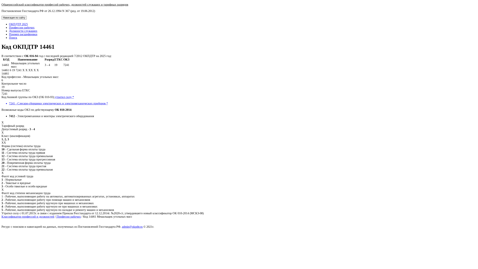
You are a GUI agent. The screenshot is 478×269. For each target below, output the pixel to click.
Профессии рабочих (22, 27)
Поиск (13, 37)
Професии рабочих (68, 216)
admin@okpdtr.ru (132, 226)
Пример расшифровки (23, 34)
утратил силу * (64, 97)
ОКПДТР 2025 (18, 24)
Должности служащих (23, 31)
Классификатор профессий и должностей (27, 216)
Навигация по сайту (14, 17)
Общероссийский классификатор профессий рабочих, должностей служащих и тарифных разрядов (64, 4)
